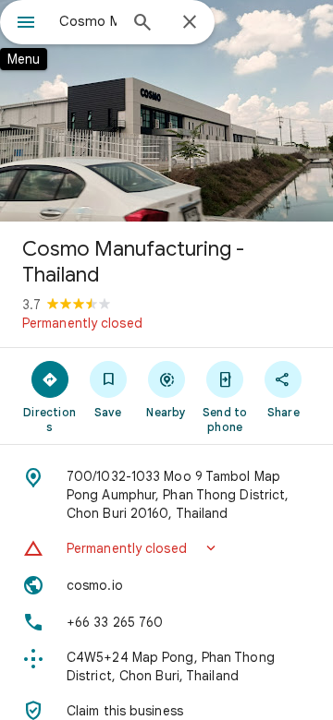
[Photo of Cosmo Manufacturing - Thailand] (166, 111)
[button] (166, 548)
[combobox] (88, 21)
